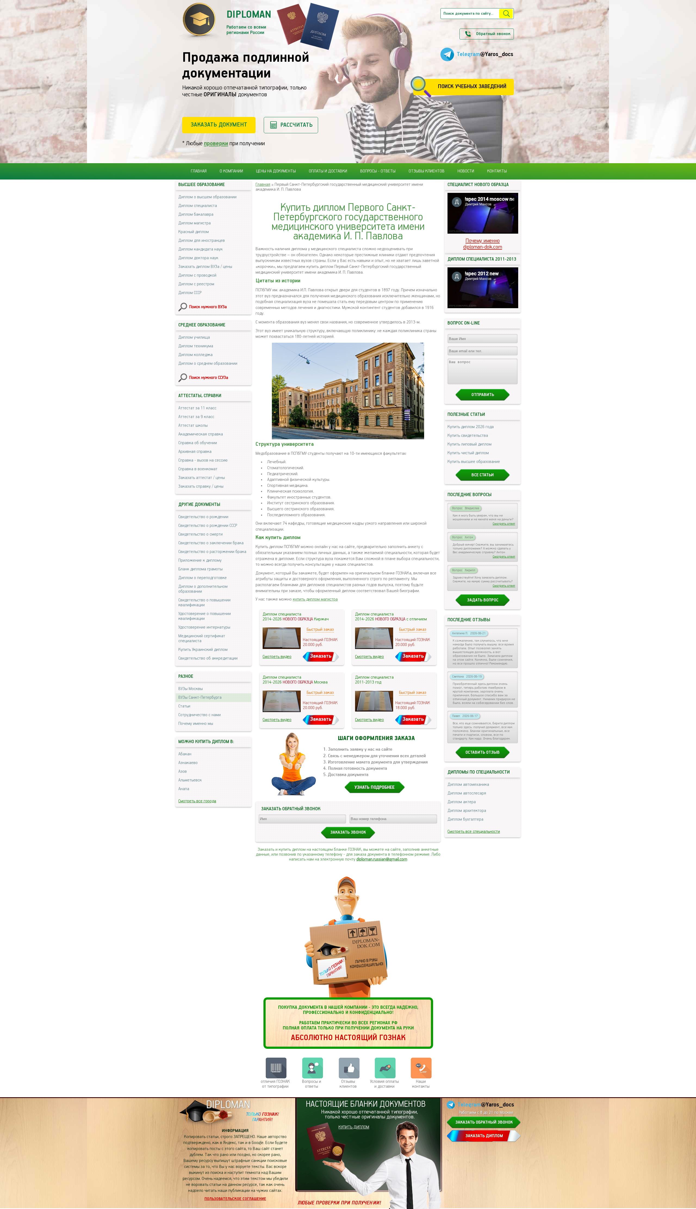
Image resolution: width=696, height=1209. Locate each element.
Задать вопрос (482, 600)
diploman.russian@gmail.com (381, 859)
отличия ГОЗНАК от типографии (275, 1084)
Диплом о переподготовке (202, 578)
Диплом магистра (194, 223)
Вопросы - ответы (378, 171)
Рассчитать (296, 125)
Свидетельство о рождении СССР (207, 525)
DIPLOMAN (228, 1105)
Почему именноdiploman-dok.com (482, 244)
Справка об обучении (197, 443)
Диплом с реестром (196, 284)
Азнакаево (188, 762)
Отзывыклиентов (348, 1084)
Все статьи (482, 475)
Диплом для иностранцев (201, 240)
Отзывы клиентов (427, 171)
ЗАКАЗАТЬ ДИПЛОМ (484, 1136)
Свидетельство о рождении (203, 517)
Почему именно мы (195, 723)
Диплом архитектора (467, 810)
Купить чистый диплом (468, 453)
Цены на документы (276, 171)
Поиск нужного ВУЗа (208, 307)
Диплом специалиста (197, 205)
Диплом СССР (189, 292)
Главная (199, 171)
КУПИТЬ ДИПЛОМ (353, 1127)
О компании (231, 171)
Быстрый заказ (320, 629)
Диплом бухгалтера (465, 819)
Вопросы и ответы (311, 1084)
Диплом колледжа (195, 355)
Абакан (184, 754)
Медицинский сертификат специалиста (201, 639)
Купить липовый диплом (470, 444)
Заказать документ (219, 124)
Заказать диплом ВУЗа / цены (205, 266)
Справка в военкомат (197, 469)
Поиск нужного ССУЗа (208, 377)
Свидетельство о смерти (200, 534)
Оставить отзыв (482, 752)
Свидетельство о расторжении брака (212, 551)
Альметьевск (190, 780)
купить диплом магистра (315, 599)
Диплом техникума (195, 346)
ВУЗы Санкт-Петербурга (200, 697)
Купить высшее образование (474, 461)
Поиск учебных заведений (472, 87)
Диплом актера (462, 802)
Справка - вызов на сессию (203, 460)
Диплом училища (194, 337)
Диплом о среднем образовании (207, 363)
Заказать (320, 656)
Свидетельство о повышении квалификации (204, 603)
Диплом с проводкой (197, 275)
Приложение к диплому (200, 560)
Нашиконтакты (421, 1084)
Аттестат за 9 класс (196, 417)
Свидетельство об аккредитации (208, 658)
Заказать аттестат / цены (201, 477)
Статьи (184, 706)
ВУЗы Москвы (190, 689)
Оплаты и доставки (328, 171)
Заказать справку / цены (200, 486)
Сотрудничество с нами (199, 715)
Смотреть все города (197, 801)
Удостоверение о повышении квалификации (204, 616)
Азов (182, 771)
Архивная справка (195, 451)
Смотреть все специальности (474, 831)
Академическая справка (200, 434)
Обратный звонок (493, 34)
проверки (216, 143)
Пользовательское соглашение (235, 1199)
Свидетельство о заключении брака (211, 543)
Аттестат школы (193, 425)
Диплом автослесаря (467, 793)
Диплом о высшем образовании (207, 197)
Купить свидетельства (468, 435)
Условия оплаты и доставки (384, 1084)
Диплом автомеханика (468, 784)
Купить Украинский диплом (203, 649)
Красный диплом (193, 232)
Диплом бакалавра (195, 214)
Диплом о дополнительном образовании (203, 589)
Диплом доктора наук (198, 258)
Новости (466, 171)
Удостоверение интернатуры (204, 627)
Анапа (183, 789)
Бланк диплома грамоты (200, 569)
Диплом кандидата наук (200, 249)
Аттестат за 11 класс (197, 408)
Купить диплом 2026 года (471, 427)
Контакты (497, 171)
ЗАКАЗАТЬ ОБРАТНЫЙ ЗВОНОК (484, 1122)
